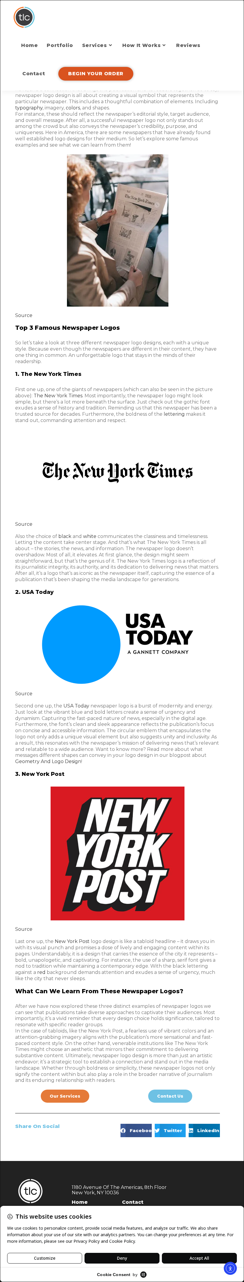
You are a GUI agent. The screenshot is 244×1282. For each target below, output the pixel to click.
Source (23, 315)
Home (80, 1202)
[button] (136, 1130)
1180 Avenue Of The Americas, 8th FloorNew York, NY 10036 (119, 1190)
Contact (132, 1202)
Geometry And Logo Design (48, 761)
